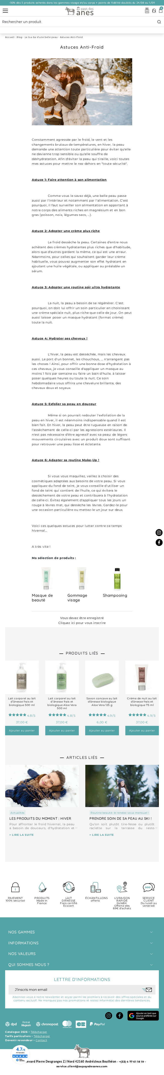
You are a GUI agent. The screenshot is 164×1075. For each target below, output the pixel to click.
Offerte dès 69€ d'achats (122, 903)
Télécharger (39, 1031)
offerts (95, 899)
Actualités (17, 812)
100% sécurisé (15, 899)
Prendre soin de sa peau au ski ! (120, 818)
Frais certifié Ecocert (68, 902)
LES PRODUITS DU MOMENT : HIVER (40, 818)
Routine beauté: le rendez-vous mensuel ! (120, 812)
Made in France (42, 901)
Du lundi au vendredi (149, 902)
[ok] (147, 989)
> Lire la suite (21, 834)
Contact (41, 1040)
